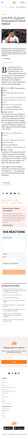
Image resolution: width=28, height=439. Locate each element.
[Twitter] (12, 373)
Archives (3, 417)
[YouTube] (15, 373)
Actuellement (4, 7)
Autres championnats (6, 403)
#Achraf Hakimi (7, 200)
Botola (3, 384)
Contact (3, 415)
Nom (4, 257)
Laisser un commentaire (14, 272)
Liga (2, 394)
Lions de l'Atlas (5, 382)
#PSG (16, 200)
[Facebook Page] (9, 373)
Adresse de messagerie (10, 263)
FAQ (2, 414)
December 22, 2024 (7, 112)
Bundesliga (4, 402)
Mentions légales (5, 410)
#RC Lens (5, 202)
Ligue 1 (4, 14)
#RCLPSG (4, 90)
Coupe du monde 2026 (21, 7)
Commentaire (7, 238)
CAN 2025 (12, 7)
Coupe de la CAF (5, 389)
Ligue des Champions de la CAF (8, 387)
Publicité (3, 412)
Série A (3, 398)
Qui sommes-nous (5, 408)
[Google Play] (19, 428)
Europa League (5, 393)
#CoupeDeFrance (20, 88)
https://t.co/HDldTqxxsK (13, 107)
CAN (3, 380)
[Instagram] (19, 373)
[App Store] (8, 428)
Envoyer (14, 361)
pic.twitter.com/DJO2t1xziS (9, 145)
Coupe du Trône (5, 385)
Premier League (5, 396)
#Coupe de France (17, 202)
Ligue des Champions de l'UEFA (8, 391)
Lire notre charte (8, 225)
